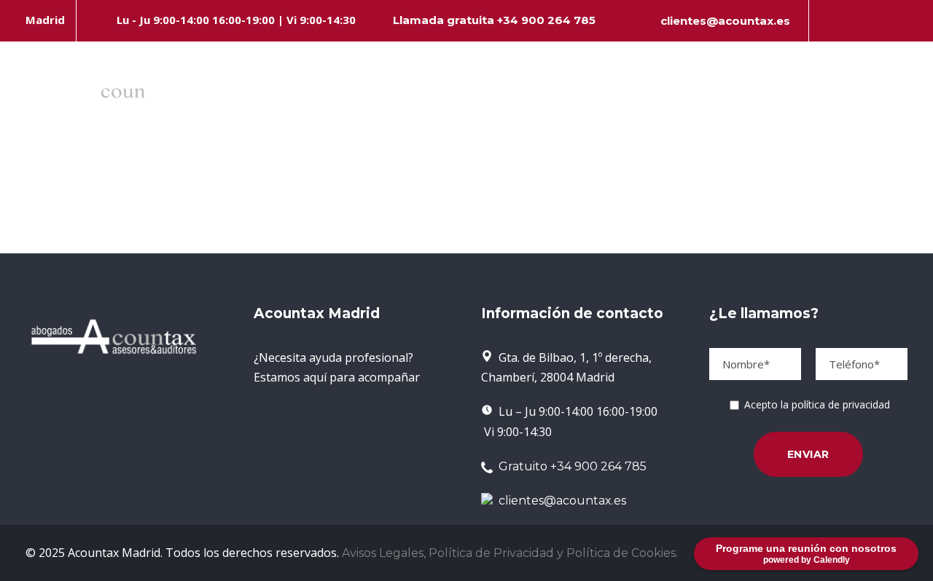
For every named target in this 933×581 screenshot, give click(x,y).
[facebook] (828, 21)
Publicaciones (779, 95)
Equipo (440, 95)
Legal (504, 95)
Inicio (302, 95)
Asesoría (592, 95)
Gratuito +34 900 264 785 (570, 466)
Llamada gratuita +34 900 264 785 (494, 20)
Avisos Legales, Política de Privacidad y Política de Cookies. (510, 553)
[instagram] (903, 21)
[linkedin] (853, 21)
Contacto (893, 95)
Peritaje (687, 95)
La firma (369, 95)
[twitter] (878, 21)
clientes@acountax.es (725, 21)
